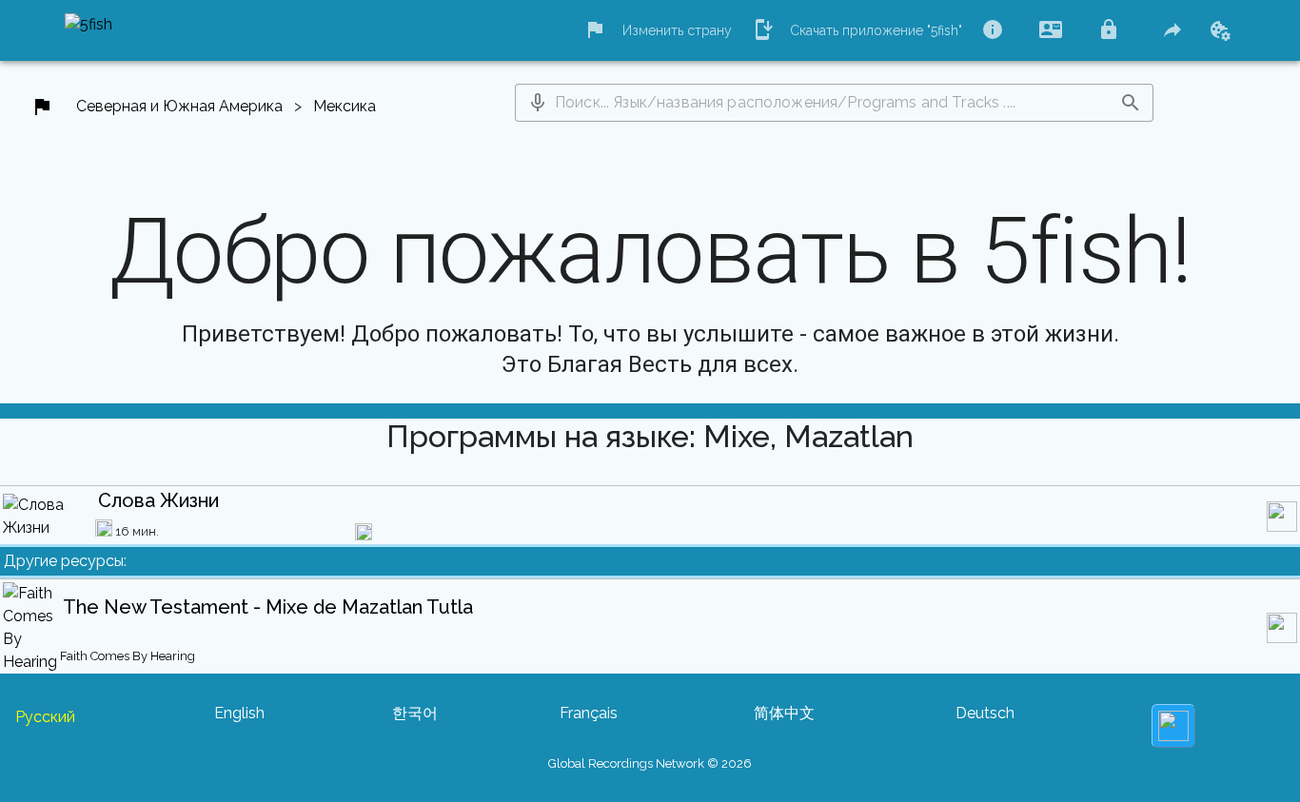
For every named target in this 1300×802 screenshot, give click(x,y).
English (239, 713)
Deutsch (984, 713)
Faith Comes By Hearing (127, 656)
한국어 (415, 713)
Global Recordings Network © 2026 (650, 763)
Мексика (344, 106)
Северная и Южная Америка (179, 106)
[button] (537, 102)
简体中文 (784, 713)
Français (589, 713)
